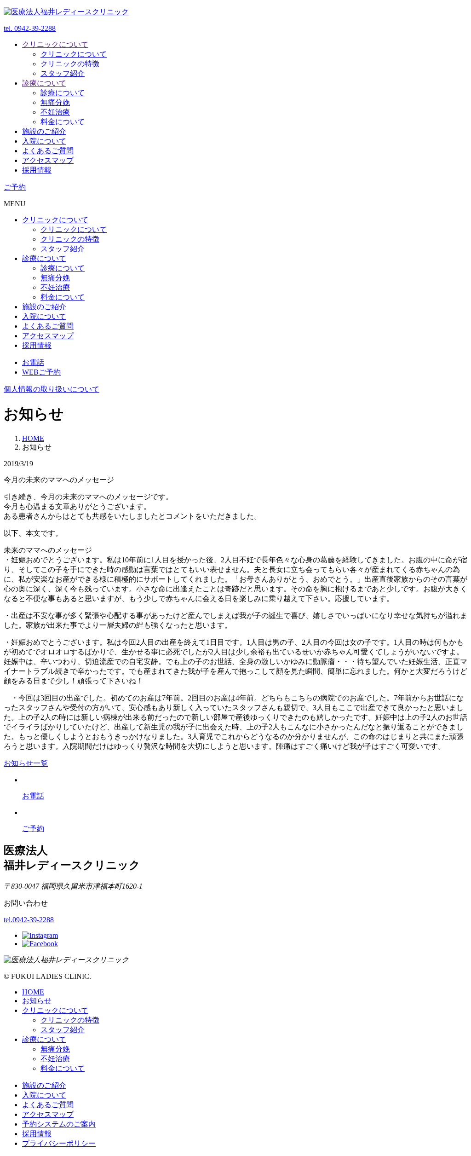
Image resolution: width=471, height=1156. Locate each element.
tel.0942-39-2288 (29, 920)
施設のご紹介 (44, 131)
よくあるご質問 (48, 151)
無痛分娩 (55, 102)
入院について (44, 141)
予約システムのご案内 (59, 1124)
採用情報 (37, 170)
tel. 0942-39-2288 (30, 28)
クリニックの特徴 (69, 64)
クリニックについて (55, 44)
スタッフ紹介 (62, 73)
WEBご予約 (41, 372)
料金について (62, 122)
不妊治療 (55, 112)
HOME (33, 992)
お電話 (33, 362)
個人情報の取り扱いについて (51, 389)
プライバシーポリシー (59, 1143)
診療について (44, 83)
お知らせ (37, 1001)
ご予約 (15, 187)
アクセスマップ (48, 160)
